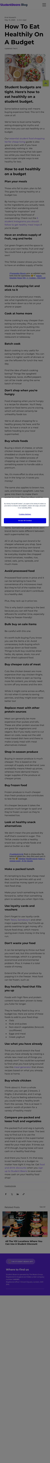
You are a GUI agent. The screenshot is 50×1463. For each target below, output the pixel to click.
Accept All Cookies (25, 520)
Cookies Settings (25, 514)
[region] (25, 512)
